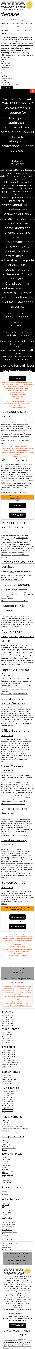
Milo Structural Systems (9, 1232)
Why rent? (4, 33)
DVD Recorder (7, 1034)
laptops (4, 681)
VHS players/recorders (9, 1040)
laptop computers (23, 48)
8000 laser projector (8, 1058)
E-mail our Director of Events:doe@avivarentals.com (17, 333)
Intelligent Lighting (8, 1175)
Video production (21, 1260)
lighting (20, 53)
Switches (5, 1146)
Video (18, 27)
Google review (20, 456)
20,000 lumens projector (10, 1064)
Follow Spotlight (7, 1171)
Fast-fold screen (7, 1077)
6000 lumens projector (9, 1056)
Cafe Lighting (6, 1182)
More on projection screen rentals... (14, 601)
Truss (3, 1234)
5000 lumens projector (9, 1054)
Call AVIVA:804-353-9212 (17, 162)
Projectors (4, 23)
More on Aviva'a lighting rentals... (13, 492)
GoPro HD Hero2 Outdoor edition (13, 1126)
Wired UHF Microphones (10, 1099)
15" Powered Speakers (9, 1093)
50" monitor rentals (8, 1021)
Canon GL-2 (20, 782)
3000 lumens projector (9, 1052)
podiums (27, 855)
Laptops (4, 1140)
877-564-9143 (7, 87)
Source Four (6, 1165)
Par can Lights (6, 1159)
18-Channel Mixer (7, 1109)
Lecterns (5, 1236)
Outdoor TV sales (7, 1228)
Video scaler (6, 1042)
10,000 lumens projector (10, 1062)
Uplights (5, 1157)
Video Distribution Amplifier (11, 1132)
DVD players (6, 1038)
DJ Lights (5, 1173)
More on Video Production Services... (15, 835)
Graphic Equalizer (7, 1111)
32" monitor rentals (8, 1017)
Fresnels (5, 1161)
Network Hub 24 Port (9, 1148)
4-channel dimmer (8, 1177)
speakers (4, 431)
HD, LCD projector (8, 1066)
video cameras (15, 50)
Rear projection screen (9, 1079)
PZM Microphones (8, 1101)
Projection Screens (17, 23)
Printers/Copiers (6, 30)
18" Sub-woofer (7, 1095)
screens (13, 48)
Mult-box (5, 1113)
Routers (4, 1150)
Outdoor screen (7, 1081)
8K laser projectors (8, 1068)
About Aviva (6, 1203)
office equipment (8, 55)
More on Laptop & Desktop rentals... (14, 694)
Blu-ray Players (7, 1036)
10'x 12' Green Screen (9, 1083)
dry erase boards (13, 858)
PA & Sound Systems (13, 1253)
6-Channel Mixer (7, 1103)
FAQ (3, 1207)
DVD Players (6, 1032)
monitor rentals (22, 538)
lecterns (18, 855)
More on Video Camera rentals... (13, 804)
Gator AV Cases (7, 1230)
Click (2, 660)
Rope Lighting (6, 1180)
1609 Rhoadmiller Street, (12, 1309)
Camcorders (6, 1124)
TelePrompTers (7, 855)
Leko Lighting (6, 1163)
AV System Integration (9, 1222)
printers (4, 1191)
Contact (4, 20)
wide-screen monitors (13, 550)
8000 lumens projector (9, 1060)
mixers (11, 431)
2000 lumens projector (9, 1050)
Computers (17, 1257)
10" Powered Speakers (9, 1091)
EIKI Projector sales (8, 1224)
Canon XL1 (8, 782)
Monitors (29, 23)
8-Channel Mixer (7, 1105)
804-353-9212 (27, 30)
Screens (25, 1253)
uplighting (5, 468)
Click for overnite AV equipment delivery (17, 979)
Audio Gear (14, 20)
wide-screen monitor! (9, 542)
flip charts (24, 858)
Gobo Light (5, 1167)
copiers (4, 1193)
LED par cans (28, 474)
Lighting (23, 20)
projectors (5, 48)
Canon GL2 (5, 1122)
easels (3, 858)
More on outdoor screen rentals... (13, 627)
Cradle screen (6, 1075)
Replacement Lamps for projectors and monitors (17, 636)
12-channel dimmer (8, 1179)
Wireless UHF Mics (8, 1097)
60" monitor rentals (8, 1025)
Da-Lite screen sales (8, 1226)
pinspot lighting (19, 464)
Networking (6, 1144)
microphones (20, 431)
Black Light (5, 1169)
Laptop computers (7, 27)
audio (19, 297)
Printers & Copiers (13, 1263)
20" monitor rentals (8, 1015)
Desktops (5, 1142)
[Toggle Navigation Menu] (32, 91)
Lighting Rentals (14, 459)
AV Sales (17, 30)
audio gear (5, 50)
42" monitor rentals (8, 1019)
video (29, 297)
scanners (5, 1195)
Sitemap (5, 1214)
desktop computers (20, 681)
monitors (29, 46)
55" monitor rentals (8, 1023)
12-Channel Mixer (7, 1107)
